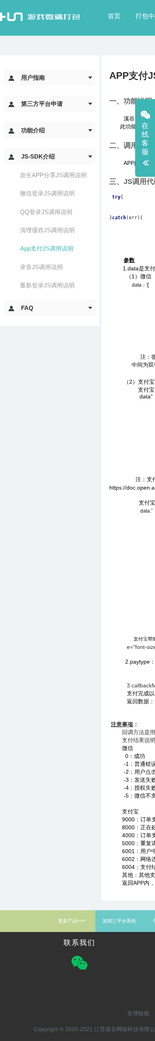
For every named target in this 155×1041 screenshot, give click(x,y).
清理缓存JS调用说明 (47, 230)
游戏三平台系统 (119, 921)
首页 (114, 16)
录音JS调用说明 (41, 267)
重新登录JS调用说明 (47, 285)
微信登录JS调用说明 (47, 193)
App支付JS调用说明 (47, 248)
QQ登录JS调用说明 (46, 212)
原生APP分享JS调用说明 (53, 175)
